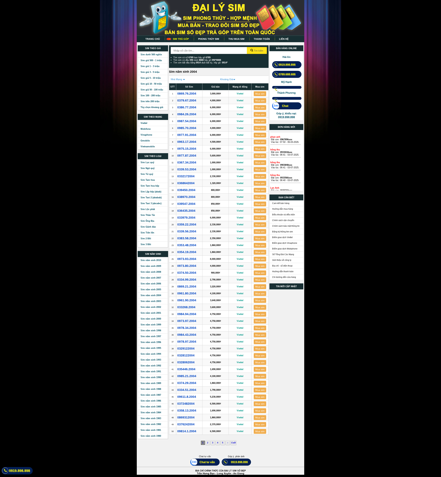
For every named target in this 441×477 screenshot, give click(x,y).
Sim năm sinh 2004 (151, 295)
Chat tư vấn (206, 462)
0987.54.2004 (186, 121)
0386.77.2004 (186, 107)
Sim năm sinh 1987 (151, 395)
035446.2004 (186, 369)
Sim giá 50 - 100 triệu (152, 89)
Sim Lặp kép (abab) (151, 191)
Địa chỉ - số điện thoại (282, 266)
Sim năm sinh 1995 (151, 348)
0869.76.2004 (186, 93)
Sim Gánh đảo (148, 226)
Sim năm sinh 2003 (151, 301)
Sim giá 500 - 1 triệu (151, 60)
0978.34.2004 (186, 328)
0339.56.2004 (186, 231)
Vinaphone (146, 135)
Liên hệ (284, 39)
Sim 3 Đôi (146, 244)
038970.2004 (186, 197)
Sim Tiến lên (147, 232)
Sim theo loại (152, 156)
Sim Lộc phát (148, 209)
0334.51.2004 (186, 390)
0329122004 (185, 348)
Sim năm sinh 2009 (151, 266)
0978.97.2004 (186, 341)
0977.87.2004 (186, 155)
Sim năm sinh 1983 (151, 418)
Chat (283, 105)
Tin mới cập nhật (286, 286)
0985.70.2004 (186, 128)
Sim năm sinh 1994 (151, 354)
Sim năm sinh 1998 (151, 330)
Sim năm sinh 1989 (151, 383)
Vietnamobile (148, 146)
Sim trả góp (181, 39)
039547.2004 (186, 204)
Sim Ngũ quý (148, 168)
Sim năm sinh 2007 (151, 277)
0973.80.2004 (186, 266)
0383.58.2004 (186, 238)
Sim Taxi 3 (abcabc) (151, 203)
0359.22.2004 (186, 224)
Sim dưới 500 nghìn (151, 54)
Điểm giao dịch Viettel (282, 237)
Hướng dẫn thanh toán (283, 271)
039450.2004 (186, 190)
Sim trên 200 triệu (150, 101)
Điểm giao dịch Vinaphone (284, 243)
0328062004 (185, 362)
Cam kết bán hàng (280, 203)
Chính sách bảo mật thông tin (286, 226)
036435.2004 (186, 210)
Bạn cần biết (286, 197)
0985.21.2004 (186, 376)
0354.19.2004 (186, 252)
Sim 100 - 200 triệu (150, 95)
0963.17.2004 (186, 141)
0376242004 (185, 424)
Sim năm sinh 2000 (151, 318)
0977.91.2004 (186, 135)
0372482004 (185, 403)
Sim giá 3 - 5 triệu (150, 72)
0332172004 (185, 176)
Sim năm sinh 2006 (151, 283)
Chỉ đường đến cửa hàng (284, 277)
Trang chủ (152, 39)
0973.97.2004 (186, 321)
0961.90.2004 (186, 300)
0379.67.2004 (186, 100)
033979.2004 (186, 217)
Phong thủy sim (208, 39)
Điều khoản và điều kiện (283, 214)
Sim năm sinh (153, 254)
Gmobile (145, 140)
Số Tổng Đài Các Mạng (283, 254)
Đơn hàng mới (286, 127)
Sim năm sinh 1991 (151, 371)
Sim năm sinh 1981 (151, 430)
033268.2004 (186, 307)
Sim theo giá (153, 48)
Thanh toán (262, 39)
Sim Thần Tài (148, 215)
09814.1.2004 (186, 431)
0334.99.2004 (186, 279)
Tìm (258, 50)
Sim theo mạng (153, 117)
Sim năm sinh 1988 (151, 389)
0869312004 (185, 417)
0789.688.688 (287, 74)
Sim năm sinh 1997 (151, 336)
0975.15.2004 (186, 148)
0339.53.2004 (186, 169)
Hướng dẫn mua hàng (282, 209)
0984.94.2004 (186, 314)
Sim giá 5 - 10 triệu (151, 78)
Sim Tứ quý (147, 174)
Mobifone (146, 129)
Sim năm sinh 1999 (151, 324)
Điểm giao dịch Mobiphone (285, 249)
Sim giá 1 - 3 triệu (150, 66)
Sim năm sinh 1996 (151, 342)
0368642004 (185, 183)
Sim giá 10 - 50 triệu (151, 84)
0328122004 (185, 355)
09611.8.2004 (186, 396)
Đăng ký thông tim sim (282, 231)
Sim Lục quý (147, 162)
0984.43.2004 (186, 334)
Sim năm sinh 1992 (151, 365)
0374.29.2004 (186, 383)
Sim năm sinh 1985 (151, 406)
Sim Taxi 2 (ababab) (151, 197)
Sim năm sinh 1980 (151, 436)
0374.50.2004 (186, 272)
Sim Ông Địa (147, 221)
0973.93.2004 (186, 259)
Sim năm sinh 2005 (151, 289)
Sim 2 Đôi (146, 238)
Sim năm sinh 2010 (151, 260)
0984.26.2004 (186, 114)
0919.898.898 (287, 64)
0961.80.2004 (186, 293)
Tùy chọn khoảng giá (152, 107)
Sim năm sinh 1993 (151, 359)
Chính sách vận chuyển (283, 220)
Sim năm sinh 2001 (151, 313)
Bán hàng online (286, 48)
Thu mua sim (236, 39)
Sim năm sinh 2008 (151, 272)
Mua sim (260, 93)
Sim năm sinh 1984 (151, 412)
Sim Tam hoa (148, 180)
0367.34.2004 (186, 162)
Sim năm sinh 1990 (151, 377)
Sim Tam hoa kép (150, 185)
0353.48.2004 (186, 245)
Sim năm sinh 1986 (151, 400)
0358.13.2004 (186, 410)
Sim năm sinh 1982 (151, 424)
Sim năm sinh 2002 (151, 307)
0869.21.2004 (186, 286)
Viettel (144, 123)
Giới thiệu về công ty (281, 260)
